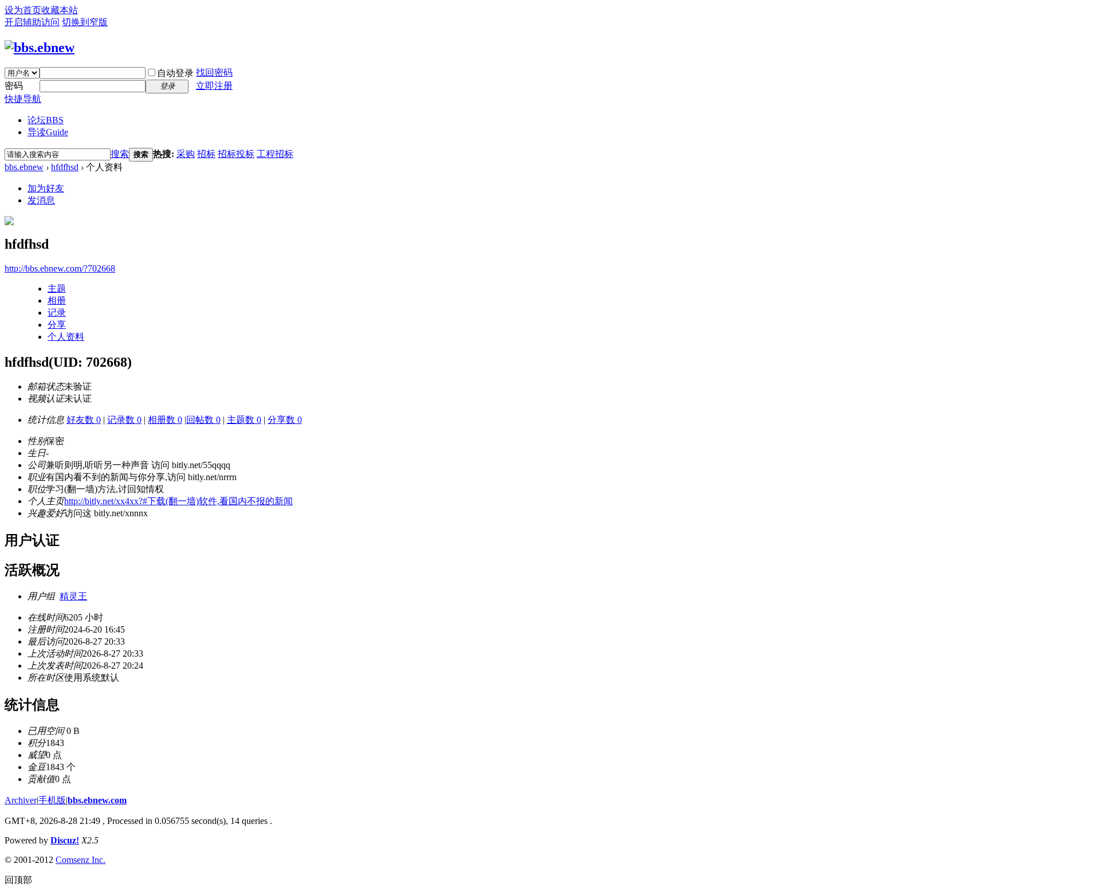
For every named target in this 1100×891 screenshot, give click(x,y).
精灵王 (73, 596)
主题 (57, 288)
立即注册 (214, 86)
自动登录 (175, 73)
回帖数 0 (203, 420)
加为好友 (46, 188)
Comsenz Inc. (80, 860)
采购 (185, 154)
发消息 (41, 200)
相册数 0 (165, 420)
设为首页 (23, 10)
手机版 (52, 800)
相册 (57, 300)
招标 (206, 154)
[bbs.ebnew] (39, 47)
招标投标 (236, 154)
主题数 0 (244, 420)
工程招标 (275, 154)
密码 (14, 86)
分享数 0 (285, 420)
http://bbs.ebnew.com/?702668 (60, 268)
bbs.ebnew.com (97, 800)
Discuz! (64, 840)
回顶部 (18, 880)
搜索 (120, 154)
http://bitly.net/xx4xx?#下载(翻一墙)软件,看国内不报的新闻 (178, 501)
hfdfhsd (64, 167)
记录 (57, 312)
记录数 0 (124, 420)
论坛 (46, 120)
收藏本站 (59, 10)
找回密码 (214, 72)
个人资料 (66, 337)
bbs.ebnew (24, 167)
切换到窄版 (85, 22)
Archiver (21, 800)
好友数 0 (83, 420)
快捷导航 (23, 99)
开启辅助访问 (32, 22)
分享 (57, 324)
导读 (48, 132)
